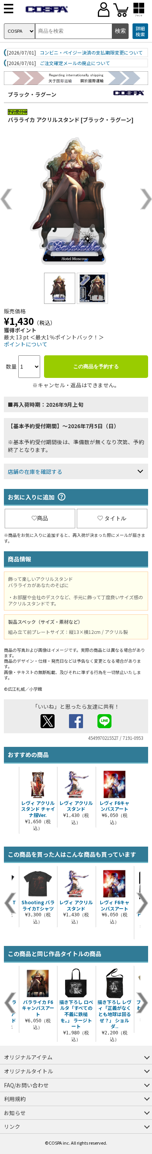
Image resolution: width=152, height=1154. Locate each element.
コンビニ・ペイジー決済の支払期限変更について (91, 52)
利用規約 (15, 1099)
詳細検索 (140, 31)
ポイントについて (26, 344)
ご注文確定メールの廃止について (75, 63)
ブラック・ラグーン (32, 94)
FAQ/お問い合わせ (26, 1085)
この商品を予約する (96, 366)
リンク (12, 1126)
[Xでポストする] (48, 726)
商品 (42, 518)
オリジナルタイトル (28, 1071)
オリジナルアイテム (28, 1057)
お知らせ (15, 1113)
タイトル (115, 518)
